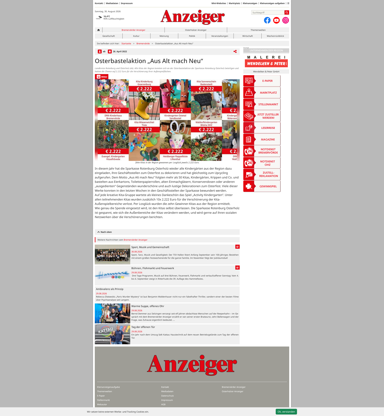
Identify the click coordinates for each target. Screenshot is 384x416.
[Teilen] (235, 52)
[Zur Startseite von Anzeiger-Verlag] (192, 17)
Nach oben (106, 232)
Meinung (164, 36)
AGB (163, 404)
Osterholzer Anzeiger (196, 30)
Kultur (136, 36)
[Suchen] (286, 12)
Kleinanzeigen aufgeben (272, 3)
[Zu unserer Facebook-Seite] (267, 20)
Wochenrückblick (275, 36)
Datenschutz (167, 395)
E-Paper (101, 395)
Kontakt (99, 3)
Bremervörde (143, 43)
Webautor (102, 404)
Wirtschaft (247, 36)
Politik (192, 36)
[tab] (101, 76)
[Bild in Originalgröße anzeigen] (167, 120)
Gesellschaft (108, 36)
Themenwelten (258, 30)
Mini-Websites (219, 3)
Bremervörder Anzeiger (133, 30)
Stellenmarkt (103, 400)
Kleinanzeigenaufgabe (108, 387)
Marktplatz (234, 3)
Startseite (126, 43)
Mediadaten (112, 3)
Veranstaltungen (219, 36)
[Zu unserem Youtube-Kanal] (276, 20)
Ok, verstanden (286, 411)
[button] (288, 3)
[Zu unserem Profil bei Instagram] (285, 20)
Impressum (127, 3)
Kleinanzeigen (250, 3)
